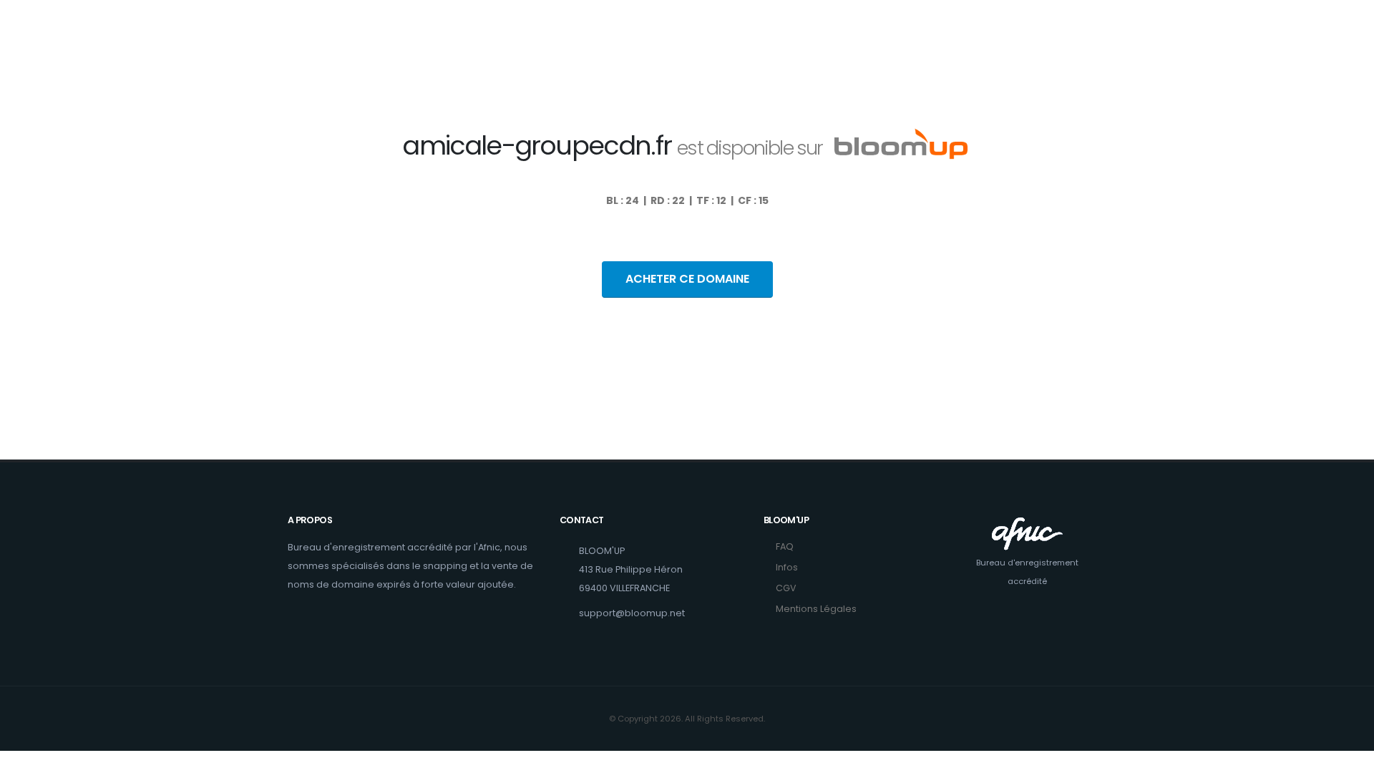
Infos (787, 567)
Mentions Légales (816, 609)
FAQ (785, 546)
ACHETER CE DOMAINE (687, 279)
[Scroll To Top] (1349, 757)
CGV (786, 588)
